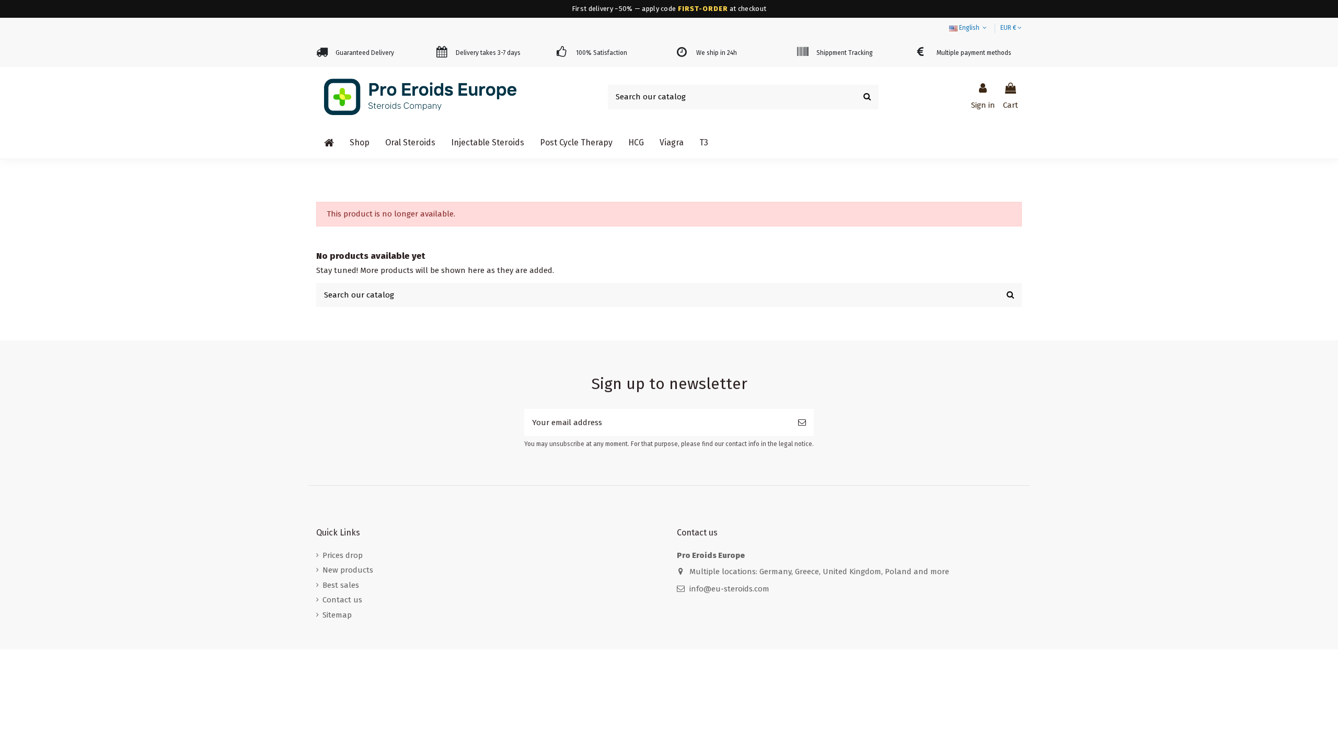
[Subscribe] (802, 423)
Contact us (342, 599)
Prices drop (342, 555)
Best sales (340, 585)
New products (347, 570)
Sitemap (337, 615)
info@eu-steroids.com (729, 589)
